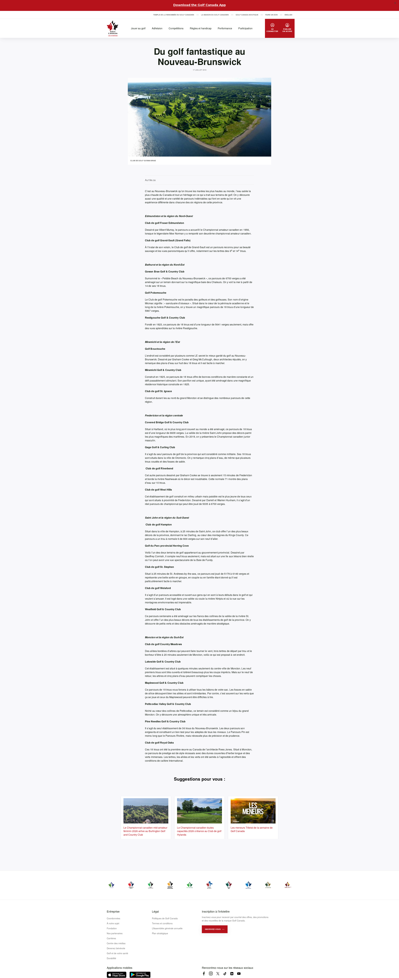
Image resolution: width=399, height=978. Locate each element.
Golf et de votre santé (117, 953)
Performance (225, 28)
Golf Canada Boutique (247, 15)
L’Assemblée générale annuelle (167, 928)
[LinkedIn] (232, 974)
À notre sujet (113, 923)
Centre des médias (116, 943)
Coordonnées (113, 918)
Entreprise (113, 911)
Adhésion (157, 28)
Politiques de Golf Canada (165, 918)
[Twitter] (218, 974)
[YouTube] (239, 974)
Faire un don (271, 15)
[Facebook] (204, 974)
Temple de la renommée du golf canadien (173, 15)
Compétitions (176, 28)
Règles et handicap (201, 28)
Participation (245, 28)
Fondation (112, 928)
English (288, 15)
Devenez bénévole (116, 948)
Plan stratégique (160, 933)
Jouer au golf (138, 28)
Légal (155, 911)
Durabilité (111, 958)
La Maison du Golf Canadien (215, 15)
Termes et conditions (162, 923)
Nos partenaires (115, 933)
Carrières (111, 938)
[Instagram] (211, 974)
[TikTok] (225, 974)
